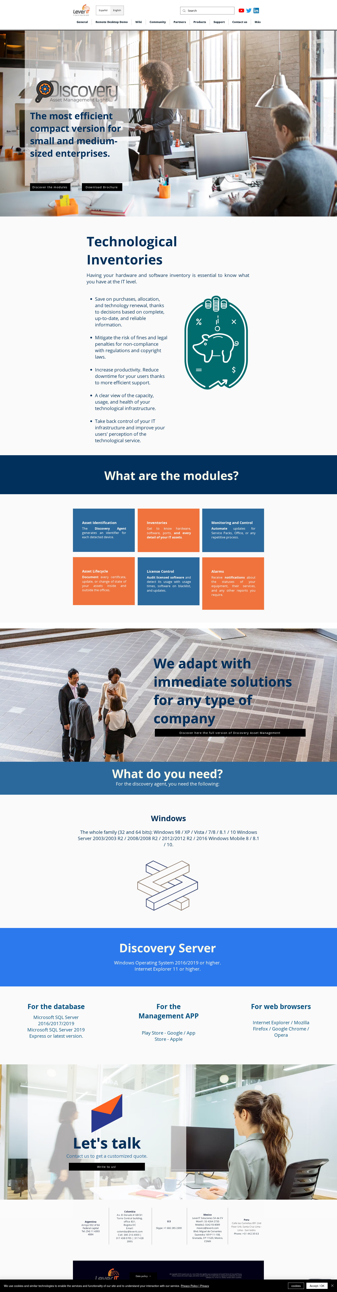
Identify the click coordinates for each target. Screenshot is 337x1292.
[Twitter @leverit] (249, 10)
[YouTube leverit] (241, 10)
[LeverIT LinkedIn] (256, 10)
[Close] (332, 1286)
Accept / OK (317, 1286)
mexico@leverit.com (208, 1228)
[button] (200, 22)
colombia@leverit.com (130, 1231)
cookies (296, 1286)
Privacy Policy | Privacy (195, 1286)
